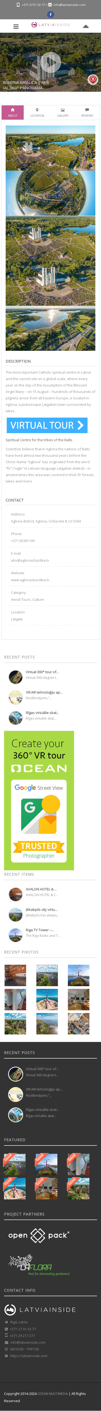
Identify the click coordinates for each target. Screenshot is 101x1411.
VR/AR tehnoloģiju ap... (44, 692)
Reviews (87, 115)
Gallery (62, 115)
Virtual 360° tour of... (42, 671)
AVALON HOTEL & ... (41, 889)
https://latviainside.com (28, 1356)
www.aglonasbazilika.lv (30, 579)
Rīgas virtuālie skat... (42, 712)
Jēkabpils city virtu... (41, 909)
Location (37, 115)
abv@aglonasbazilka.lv (30, 560)
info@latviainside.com (70, 5)
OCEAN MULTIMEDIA (52, 1394)
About (12, 115)
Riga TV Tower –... (40, 929)
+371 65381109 (22, 540)
